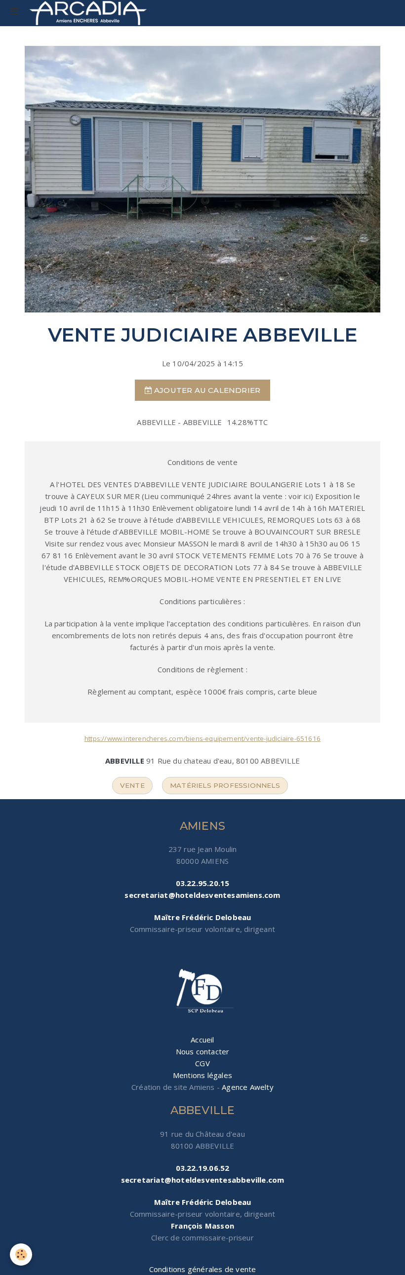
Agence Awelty (248, 1087)
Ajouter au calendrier (206, 390)
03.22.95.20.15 (203, 883)
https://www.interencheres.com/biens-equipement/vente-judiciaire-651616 (202, 738)
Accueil (202, 1039)
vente (132, 785)
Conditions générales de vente (202, 1269)
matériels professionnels (225, 785)
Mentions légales (202, 1075)
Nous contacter (203, 1051)
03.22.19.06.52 (203, 1168)
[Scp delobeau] (202, 991)
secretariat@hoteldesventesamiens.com (202, 895)
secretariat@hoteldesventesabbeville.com (202, 1180)
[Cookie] (21, 1254)
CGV (202, 1063)
